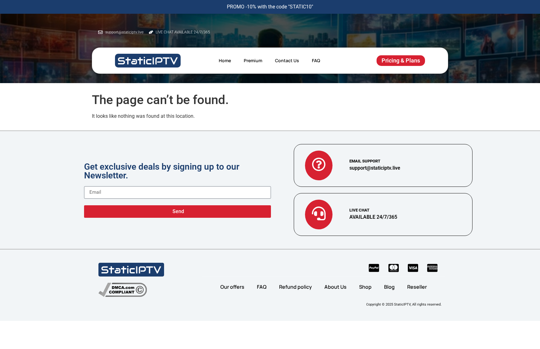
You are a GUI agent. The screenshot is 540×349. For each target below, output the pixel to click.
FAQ (316, 60)
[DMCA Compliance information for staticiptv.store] (122, 290)
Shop (365, 286)
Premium (253, 60)
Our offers (232, 286)
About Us (335, 286)
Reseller (417, 286)
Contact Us (287, 60)
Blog (389, 286)
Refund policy (295, 286)
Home (225, 60)
